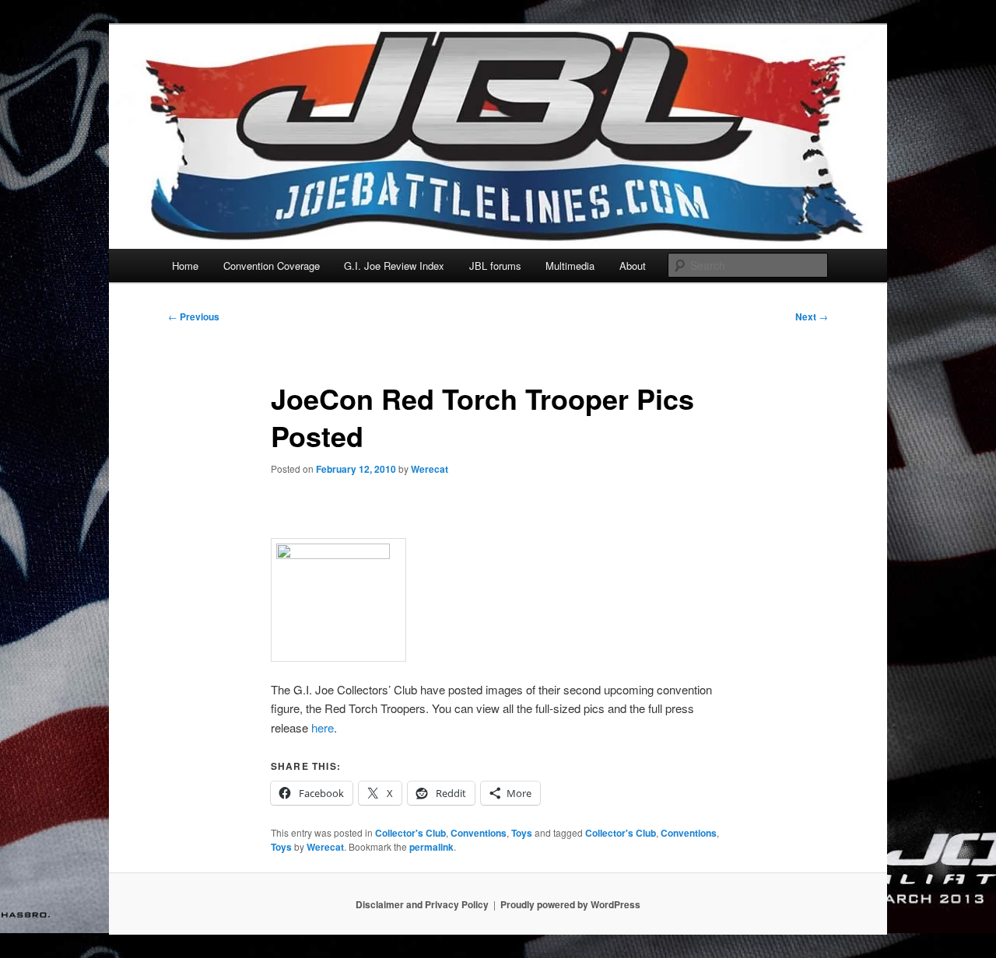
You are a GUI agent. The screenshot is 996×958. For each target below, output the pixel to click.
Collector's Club (410, 833)
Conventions (479, 833)
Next (811, 316)
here (322, 727)
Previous (193, 316)
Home (185, 265)
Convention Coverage (271, 265)
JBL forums (495, 265)
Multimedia (569, 265)
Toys (521, 833)
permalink (431, 847)
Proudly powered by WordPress (570, 904)
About (632, 265)
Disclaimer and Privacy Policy (422, 904)
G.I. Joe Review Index (394, 265)
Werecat (429, 469)
